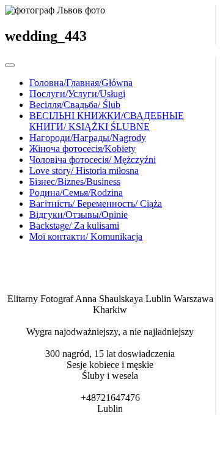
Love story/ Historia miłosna (84, 170)
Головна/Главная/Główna (81, 83)
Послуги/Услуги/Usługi (77, 93)
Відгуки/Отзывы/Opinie (78, 214)
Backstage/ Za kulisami (74, 225)
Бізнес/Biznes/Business (74, 181)
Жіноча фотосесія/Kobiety (82, 148)
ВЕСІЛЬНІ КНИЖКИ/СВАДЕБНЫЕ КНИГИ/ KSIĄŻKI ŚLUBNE (106, 121)
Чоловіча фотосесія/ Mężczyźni (92, 159)
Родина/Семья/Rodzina (76, 192)
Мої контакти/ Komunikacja (85, 236)
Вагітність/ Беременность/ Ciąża (95, 203)
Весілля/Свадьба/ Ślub (74, 104)
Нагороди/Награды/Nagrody (87, 137)
